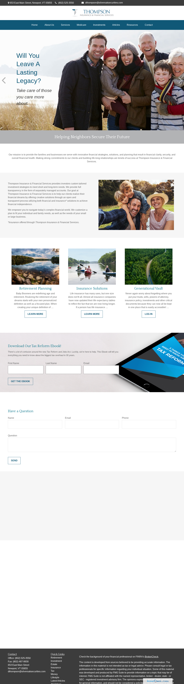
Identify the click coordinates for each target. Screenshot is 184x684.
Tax (52, 671)
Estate (54, 664)
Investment (56, 661)
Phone (125, 418)
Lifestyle (55, 677)
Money (54, 674)
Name (11, 418)
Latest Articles (58, 681)
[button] (34, 25)
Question (12, 435)
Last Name (51, 363)
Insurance (56, 667)
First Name (13, 363)
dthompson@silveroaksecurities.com (104, 2)
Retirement (56, 657)
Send (14, 460)
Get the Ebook (20, 381)
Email (86, 363)
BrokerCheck (151, 656)
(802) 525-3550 (66, 3)
